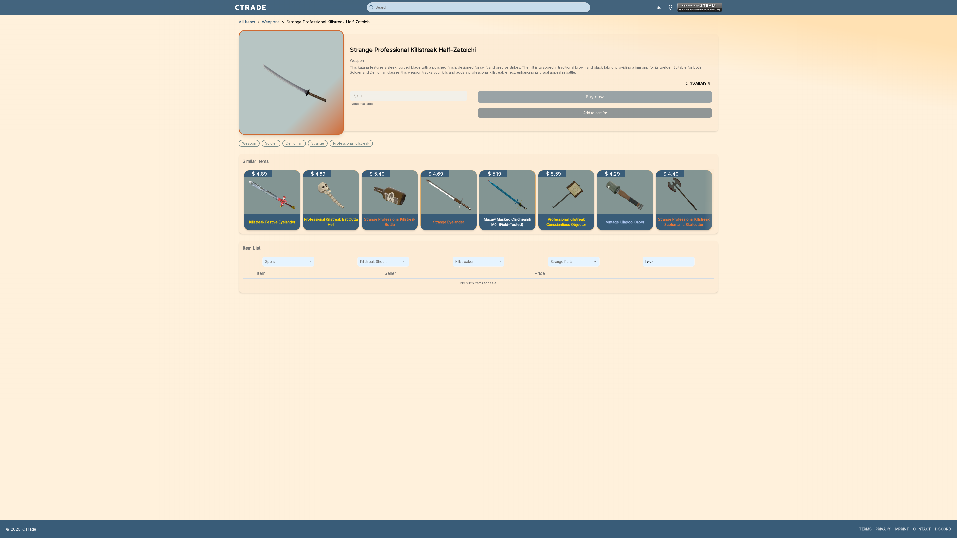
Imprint (902, 529)
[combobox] (288, 262)
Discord (943, 529)
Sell (659, 7)
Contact (922, 529)
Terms (865, 529)
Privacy (883, 529)
